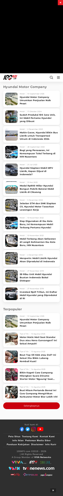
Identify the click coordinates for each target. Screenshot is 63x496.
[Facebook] (22, 429)
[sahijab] (46, 462)
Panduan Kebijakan (18, 444)
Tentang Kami (30, 436)
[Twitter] (28, 429)
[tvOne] (38, 468)
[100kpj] (33, 462)
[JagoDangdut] (46, 474)
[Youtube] (40, 429)
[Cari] (51, 77)
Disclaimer (37, 444)
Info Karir (50, 444)
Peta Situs (14, 436)
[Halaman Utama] (9, 77)
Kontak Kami (47, 436)
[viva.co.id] (19, 462)
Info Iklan (18, 440)
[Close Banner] (53, 490)
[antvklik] (15, 474)
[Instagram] (33, 429)
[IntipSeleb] (30, 474)
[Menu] (59, 77)
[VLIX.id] (14, 468)
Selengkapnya (31, 405)
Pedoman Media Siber (38, 440)
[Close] (60, 2)
